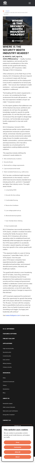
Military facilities (7, 363)
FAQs (4, 378)
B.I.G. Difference (8, 329)
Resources (6, 373)
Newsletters (6, 389)
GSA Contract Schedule (9, 407)
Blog (7, 11)
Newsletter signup (7, 403)
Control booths (7, 356)
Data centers (6, 359)
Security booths (7, 352)
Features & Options (10, 333)
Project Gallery (9, 338)
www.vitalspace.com (13, 315)
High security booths (8, 348)
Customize (17, 447)
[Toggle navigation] (29, 3)
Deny (17, 442)
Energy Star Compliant (9, 414)
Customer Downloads (8, 381)
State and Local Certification (10, 411)
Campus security (7, 367)
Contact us (7, 420)
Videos (5, 385)
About (18, 457)
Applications (7, 343)
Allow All (17, 452)
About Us (6, 398)
